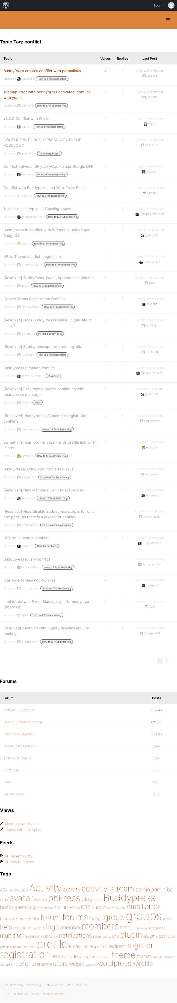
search (59, 955)
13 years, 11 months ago (150, 511)
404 (4, 890)
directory (113, 908)
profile (52, 944)
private (18, 947)
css (86, 907)
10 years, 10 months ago (150, 230)
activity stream (108, 888)
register (140, 945)
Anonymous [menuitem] (171, 5)
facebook (9, 918)
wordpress (114, 963)
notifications (75, 935)
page (97, 936)
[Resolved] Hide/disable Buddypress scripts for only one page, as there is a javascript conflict (48, 514)
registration (25, 954)
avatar (21, 898)
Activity (45, 888)
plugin (131, 934)
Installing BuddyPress (50, 333)
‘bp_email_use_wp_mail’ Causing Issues (37, 208)
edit (123, 908)
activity (71, 889)
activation (18, 890)
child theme (45, 908)
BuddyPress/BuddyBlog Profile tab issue (38, 469)
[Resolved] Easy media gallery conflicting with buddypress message (43, 392)
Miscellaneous (13, 794)
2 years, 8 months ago (150, 70)
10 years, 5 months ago (149, 208)
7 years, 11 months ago (150, 118)
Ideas (38, 402)
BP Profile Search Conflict (26, 538)
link (35, 928)
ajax (4, 899)
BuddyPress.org (7, 20)
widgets (91, 964)
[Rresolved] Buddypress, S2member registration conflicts (45, 418)
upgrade (169, 957)
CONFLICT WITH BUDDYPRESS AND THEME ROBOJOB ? (42, 142)
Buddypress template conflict (29, 368)
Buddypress (129, 897)
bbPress (64, 898)
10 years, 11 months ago (150, 277)
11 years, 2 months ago (150, 298)
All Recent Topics (19, 862)
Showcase (53, 376)
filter (35, 919)
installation (22, 928)
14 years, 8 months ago (149, 628)
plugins (150, 936)
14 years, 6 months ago (149, 580)
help (6, 927)
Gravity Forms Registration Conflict (34, 298)
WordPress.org (14, 985)
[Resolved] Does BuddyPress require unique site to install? (47, 323)
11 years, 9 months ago (150, 346)
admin (143, 889)
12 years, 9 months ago (149, 367)
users (60, 963)
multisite (11, 935)
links (41, 928)
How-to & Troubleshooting (52, 78)
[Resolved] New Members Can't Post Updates (43, 490)
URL (14, 964)
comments (67, 907)
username (42, 964)
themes (144, 956)
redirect (117, 946)
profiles (101, 946)
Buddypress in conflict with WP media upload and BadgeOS (46, 233)
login (53, 927)
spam (90, 956)
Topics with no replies (23, 829)
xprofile (143, 963)
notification (49, 936)
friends (96, 918)
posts (172, 936)
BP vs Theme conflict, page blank (32, 256)
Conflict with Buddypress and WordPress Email (44, 187)
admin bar (162, 889)
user (24, 963)
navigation (31, 936)
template (103, 956)
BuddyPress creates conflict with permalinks (42, 70)
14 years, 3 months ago (149, 538)
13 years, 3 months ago (149, 469)
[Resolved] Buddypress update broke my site (42, 346)
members (100, 926)
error (152, 906)
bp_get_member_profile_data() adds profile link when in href (50, 445)
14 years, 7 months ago (149, 601)
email (135, 906)
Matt (69, 985)
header (167, 919)
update (158, 957)
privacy (6, 946)
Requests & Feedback (19, 746)
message (141, 928)
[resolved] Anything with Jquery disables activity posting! (46, 631)
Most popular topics (21, 823)
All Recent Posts (18, 856)
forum (50, 917)
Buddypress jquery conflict (26, 559)
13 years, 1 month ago (149, 388)
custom (99, 907)
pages (106, 936)
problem (29, 947)
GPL (7, 994)
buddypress (13, 907)
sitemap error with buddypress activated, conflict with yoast (46, 95)
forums (75, 917)
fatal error (25, 919)
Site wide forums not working (29, 580)
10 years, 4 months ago (149, 166)
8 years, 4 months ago (150, 139)
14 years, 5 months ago (149, 559)
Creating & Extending (18, 734)
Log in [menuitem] (158, 5)
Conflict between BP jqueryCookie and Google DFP (48, 166)
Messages (156, 928)
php (115, 936)
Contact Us (20, 994)
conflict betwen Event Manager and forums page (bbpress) (46, 604)
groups (144, 916)
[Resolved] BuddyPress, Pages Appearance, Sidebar (48, 277)
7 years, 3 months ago (150, 92)
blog (86, 899)
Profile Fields (81, 946)
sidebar (77, 956)
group (114, 917)
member (71, 927)
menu (126, 927)
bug (32, 907)
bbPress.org (33, 985)
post (163, 936)
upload (5, 964)
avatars (40, 899)
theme (124, 955)
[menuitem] (6, 5)
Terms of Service (53, 994)
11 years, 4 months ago (150, 320)
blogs (98, 900)
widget (77, 964)
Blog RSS (81, 985)
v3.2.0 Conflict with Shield (26, 118)
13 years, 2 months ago (149, 442)
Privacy (35, 994)
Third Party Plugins (49, 153)
